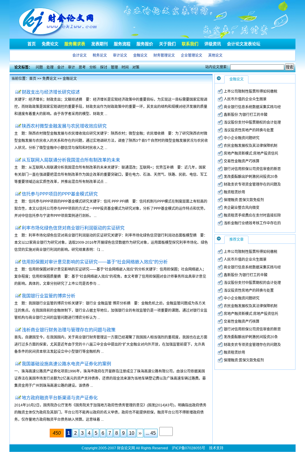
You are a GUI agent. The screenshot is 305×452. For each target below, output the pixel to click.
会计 (60, 67)
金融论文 (140, 55)
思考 (82, 67)
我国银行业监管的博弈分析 (48, 295)
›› (140, 433)
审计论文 (120, 55)
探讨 (103, 67)
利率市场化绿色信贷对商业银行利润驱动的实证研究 (73, 227)
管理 (114, 67)
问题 (39, 67)
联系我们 (190, 43)
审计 (71, 67)
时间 (125, 67)
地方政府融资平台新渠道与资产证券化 (60, 397)
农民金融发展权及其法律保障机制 (250, 146)
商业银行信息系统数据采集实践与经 (252, 107)
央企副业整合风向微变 (241, 208)
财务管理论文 (164, 55)
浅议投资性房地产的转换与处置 (249, 130)
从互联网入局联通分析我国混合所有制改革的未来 (71, 159)
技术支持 (216, 448)
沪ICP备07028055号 (188, 448)
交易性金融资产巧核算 (241, 161)
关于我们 (167, 43)
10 (131, 433)
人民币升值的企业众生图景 (245, 99)
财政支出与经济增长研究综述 (51, 91)
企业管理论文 (191, 55)
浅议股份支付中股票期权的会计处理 (252, 122)
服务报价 (144, 43)
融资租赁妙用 (234, 192)
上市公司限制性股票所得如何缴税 (250, 91)
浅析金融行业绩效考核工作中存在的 (252, 223)
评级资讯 (212, 43)
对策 (135, 67)
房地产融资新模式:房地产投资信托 (251, 153)
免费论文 (50, 43)
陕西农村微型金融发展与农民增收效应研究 (64, 125)
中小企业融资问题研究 (241, 138)
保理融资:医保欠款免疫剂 (244, 200)
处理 (50, 67)
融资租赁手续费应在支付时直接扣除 (252, 215)
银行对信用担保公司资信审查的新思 (252, 169)
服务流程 (122, 43)
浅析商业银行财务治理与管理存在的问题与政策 (69, 329)
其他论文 (215, 55)
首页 (31, 43)
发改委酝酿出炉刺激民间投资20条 (251, 177)
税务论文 (100, 55)
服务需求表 (74, 43)
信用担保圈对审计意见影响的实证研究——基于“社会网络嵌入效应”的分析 (95, 261)
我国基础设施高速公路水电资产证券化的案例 (66, 363)
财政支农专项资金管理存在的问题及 (252, 184)
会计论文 (79, 55)
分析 (93, 67)
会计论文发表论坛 (243, 43)
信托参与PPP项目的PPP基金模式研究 (60, 193)
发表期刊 (99, 43)
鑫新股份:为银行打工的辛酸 (245, 115)
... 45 (151, 433)
